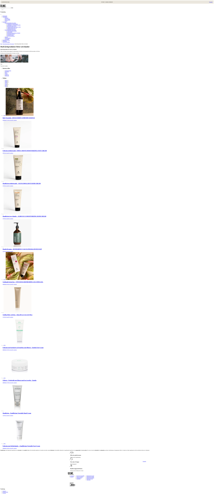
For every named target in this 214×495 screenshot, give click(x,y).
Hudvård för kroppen (90, 477)
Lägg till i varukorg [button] (13, 120)
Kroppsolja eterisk (10, 35)
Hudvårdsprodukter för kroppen (8, 43)
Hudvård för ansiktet (90, 476)
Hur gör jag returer (80, 476)
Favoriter (4, 493)
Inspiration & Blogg (6, 40)
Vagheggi (6, 17)
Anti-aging (88, 479)
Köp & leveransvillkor (80, 475)
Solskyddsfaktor (8, 38)
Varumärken (5, 16)
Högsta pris (7, 75)
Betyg (6, 72)
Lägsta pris (7, 74)
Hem (1, 43)
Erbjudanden (5, 15)
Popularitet (7, 71)
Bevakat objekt (5, 492)
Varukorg (4, 491)
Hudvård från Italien (6, 42)
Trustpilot (210, 2)
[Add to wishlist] (3, 148)
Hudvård (71, 476)
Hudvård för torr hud (90, 475)
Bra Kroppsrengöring (11, 36)
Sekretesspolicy (79, 477)
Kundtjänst (78, 478)
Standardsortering (8, 70)
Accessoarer (7, 39)
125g (6, 83)
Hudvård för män (90, 478)
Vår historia (5, 41)
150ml (6, 84)
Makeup (6, 37)
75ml (6, 86)
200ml (6, 80)
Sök (12, 7)
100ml (6, 82)
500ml (6, 81)
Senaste (6, 73)
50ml (6, 85)
